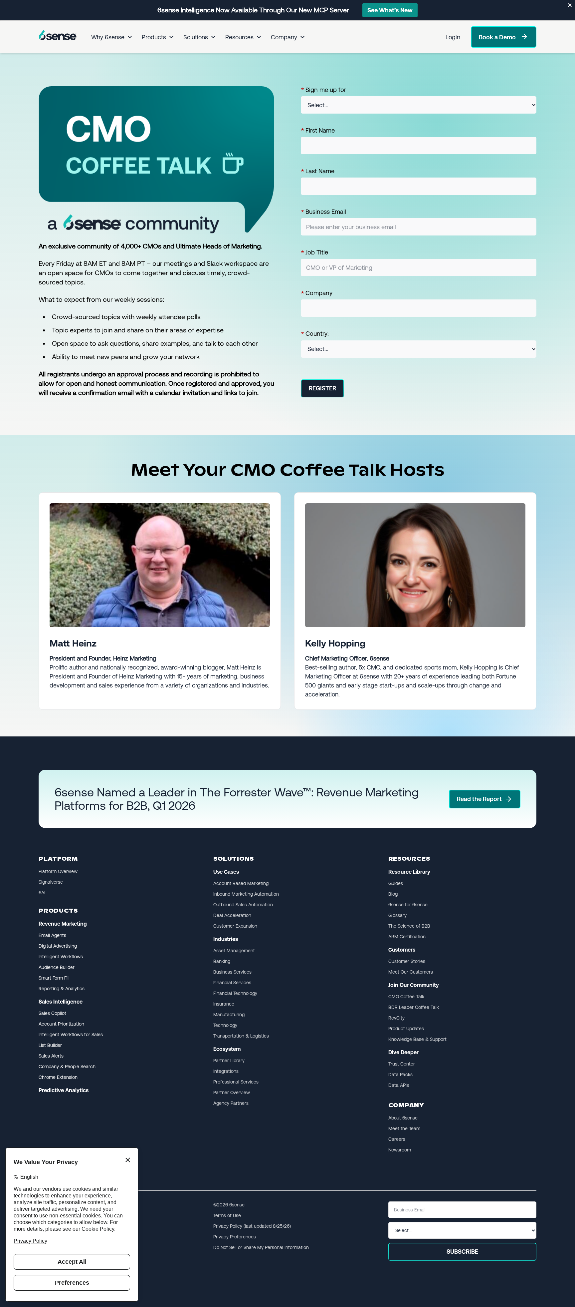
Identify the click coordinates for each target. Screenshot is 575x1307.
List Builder (50, 1045)
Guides (395, 883)
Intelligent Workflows (61, 956)
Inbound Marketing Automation (246, 894)
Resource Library (409, 872)
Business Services (232, 972)
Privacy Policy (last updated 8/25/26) (252, 1226)
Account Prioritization (61, 1024)
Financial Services (232, 982)
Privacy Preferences (234, 1236)
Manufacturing (229, 1014)
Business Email (323, 212)
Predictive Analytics (64, 1090)
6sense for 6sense (408, 904)
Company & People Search (67, 1066)
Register (322, 388)
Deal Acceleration (232, 915)
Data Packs (400, 1074)
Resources (239, 37)
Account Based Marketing (241, 883)
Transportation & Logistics (241, 1036)
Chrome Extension (58, 1077)
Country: (315, 333)
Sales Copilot (52, 1013)
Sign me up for (323, 90)
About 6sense (403, 1117)
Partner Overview (231, 1092)
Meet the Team (404, 1128)
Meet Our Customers (410, 972)
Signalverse (51, 882)
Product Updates (406, 1028)
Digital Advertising (58, 946)
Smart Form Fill (54, 978)
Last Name (317, 171)
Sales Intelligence (61, 1002)
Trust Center (401, 1064)
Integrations (226, 1071)
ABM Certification (407, 936)
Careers (396, 1139)
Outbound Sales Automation (243, 904)
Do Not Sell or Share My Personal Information (261, 1247)
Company (284, 37)
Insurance (223, 1004)
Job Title (314, 252)
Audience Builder (57, 967)
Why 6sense (107, 37)
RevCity (396, 1018)
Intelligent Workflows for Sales (71, 1034)
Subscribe (462, 1251)
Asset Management (234, 950)
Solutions (195, 37)
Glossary (397, 915)
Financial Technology (235, 993)
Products (154, 37)
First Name (318, 130)
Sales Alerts (51, 1056)
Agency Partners (231, 1103)
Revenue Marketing (63, 924)
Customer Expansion (235, 926)
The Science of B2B (409, 926)
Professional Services (236, 1082)
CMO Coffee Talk (406, 996)
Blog (393, 894)
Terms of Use (227, 1215)
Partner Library (229, 1060)
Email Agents (52, 935)
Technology (225, 1025)
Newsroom (399, 1149)
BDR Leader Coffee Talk (413, 1007)
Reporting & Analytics (62, 988)
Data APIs (398, 1085)
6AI (42, 892)
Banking (221, 961)
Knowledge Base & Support (417, 1039)
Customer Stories (406, 961)
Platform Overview (58, 871)
